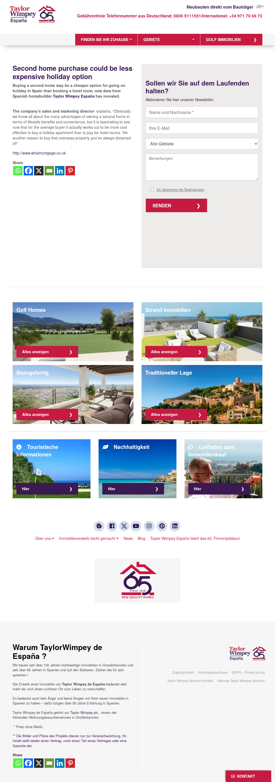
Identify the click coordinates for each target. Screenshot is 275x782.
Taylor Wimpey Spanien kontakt (190, 680)
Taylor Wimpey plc (84, 712)
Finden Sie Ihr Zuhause (104, 39)
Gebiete (151, 39)
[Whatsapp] (18, 170)
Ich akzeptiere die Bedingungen (180, 189)
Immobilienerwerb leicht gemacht (87, 538)
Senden (162, 205)
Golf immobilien (223, 39)
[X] (39, 170)
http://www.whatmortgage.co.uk (39, 153)
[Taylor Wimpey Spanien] (41, 18)
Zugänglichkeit (183, 672)
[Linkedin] (59, 170)
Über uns (43, 538)
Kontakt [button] (245, 776)
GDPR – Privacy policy (248, 672)
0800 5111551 (187, 16)
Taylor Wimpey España (74, 96)
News (128, 538)
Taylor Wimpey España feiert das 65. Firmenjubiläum (195, 538)
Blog (141, 538)
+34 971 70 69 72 (245, 16)
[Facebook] (28, 170)
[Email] (49, 170)
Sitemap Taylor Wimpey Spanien (241, 680)
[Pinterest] (70, 170)
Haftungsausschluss (212, 672)
